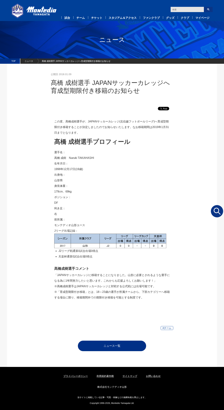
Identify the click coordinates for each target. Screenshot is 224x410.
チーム (80, 17)
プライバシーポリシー (75, 376)
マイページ (202, 17)
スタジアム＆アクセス (123, 17)
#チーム (167, 328)
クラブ (185, 17)
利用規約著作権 (105, 376)
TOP (13, 61)
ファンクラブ (151, 17)
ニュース (29, 61)
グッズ (170, 17)
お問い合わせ (153, 376)
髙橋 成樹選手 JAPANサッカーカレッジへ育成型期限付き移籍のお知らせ (76, 61)
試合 (67, 17)
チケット (96, 17)
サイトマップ (129, 376)
